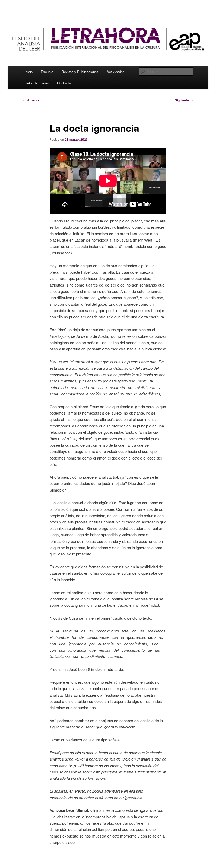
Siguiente (184, 100)
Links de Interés (36, 82)
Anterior (31, 100)
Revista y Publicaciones (80, 71)
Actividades (116, 71)
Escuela (47, 71)
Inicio (28, 71)
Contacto (64, 82)
